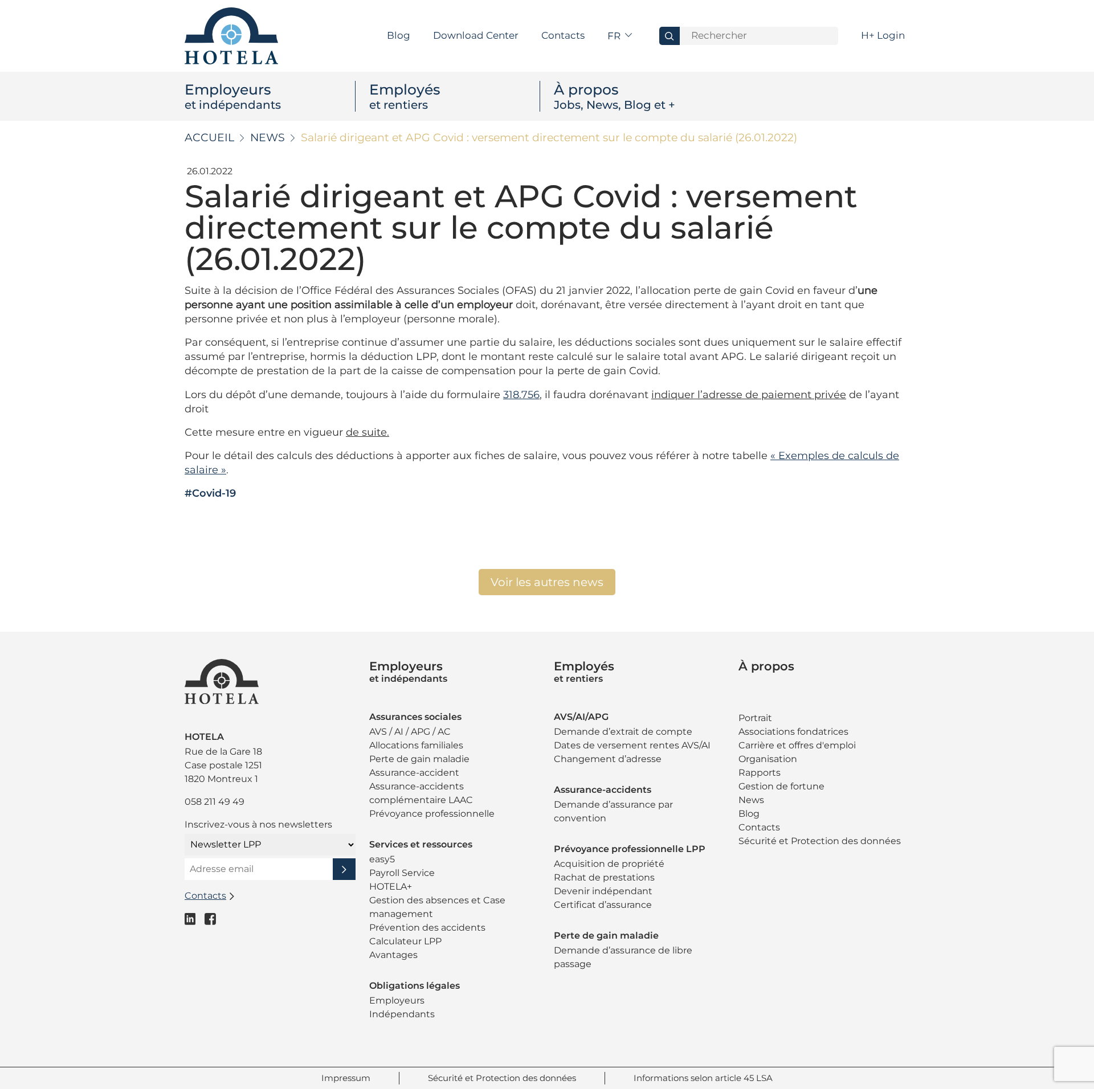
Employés (404, 96)
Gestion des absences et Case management (437, 907)
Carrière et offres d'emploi (797, 745)
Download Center (476, 35)
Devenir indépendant (603, 891)
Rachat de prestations (604, 877)
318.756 (521, 394)
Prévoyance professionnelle (432, 813)
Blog (398, 35)
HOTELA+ (390, 886)
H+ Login (883, 35)
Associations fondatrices (793, 731)
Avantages (393, 954)
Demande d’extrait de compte (623, 731)
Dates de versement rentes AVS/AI (632, 745)
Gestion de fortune (781, 786)
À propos (614, 96)
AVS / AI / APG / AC (410, 731)
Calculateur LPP (405, 941)
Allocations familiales (416, 745)
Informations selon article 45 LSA (703, 1077)
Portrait (755, 718)
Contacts (563, 35)
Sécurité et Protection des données (819, 841)
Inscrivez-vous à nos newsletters (258, 824)
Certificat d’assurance (603, 904)
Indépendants (402, 1014)
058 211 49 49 (214, 801)
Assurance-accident (414, 772)
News (267, 137)
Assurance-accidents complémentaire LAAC (421, 793)
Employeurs (233, 96)
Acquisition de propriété (609, 863)
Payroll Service (402, 872)
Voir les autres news (547, 582)
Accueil (209, 137)
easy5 (382, 859)
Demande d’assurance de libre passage (623, 957)
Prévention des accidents (427, 927)
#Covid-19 (210, 493)
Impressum (345, 1077)
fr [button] (615, 36)
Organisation (767, 759)
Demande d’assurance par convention (613, 811)
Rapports (759, 772)
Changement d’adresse (608, 759)
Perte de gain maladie (419, 759)
